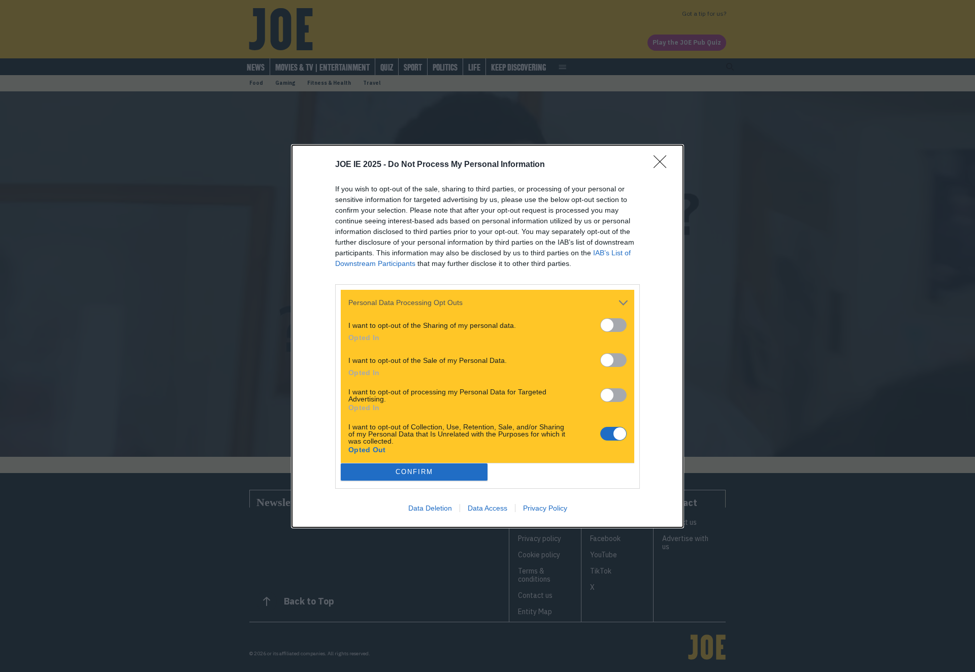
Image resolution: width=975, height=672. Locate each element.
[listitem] (487, 302)
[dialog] (487, 336)
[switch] (613, 325)
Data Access (487, 508)
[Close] (663, 165)
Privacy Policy (545, 508)
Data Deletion (430, 508)
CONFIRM (414, 472)
